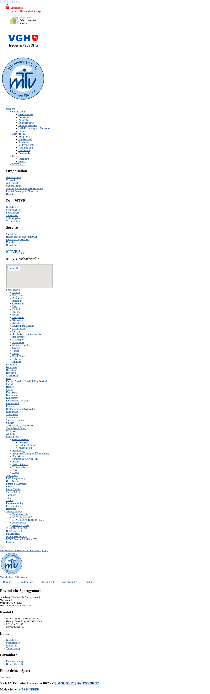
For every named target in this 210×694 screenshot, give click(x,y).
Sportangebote (13, 289)
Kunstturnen (18, 323)
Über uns (10, 109)
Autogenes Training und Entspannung (30, 453)
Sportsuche (23, 158)
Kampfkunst (18, 317)
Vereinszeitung (25, 147)
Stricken (16, 348)
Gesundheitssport (20, 439)
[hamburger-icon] (1, 104)
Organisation (18, 111)
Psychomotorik (25, 447)
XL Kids (16, 361)
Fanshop (10, 542)
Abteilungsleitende (27, 125)
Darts (15, 306)
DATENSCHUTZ (88, 683)
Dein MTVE (18, 133)
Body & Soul (18, 456)
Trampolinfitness (20, 467)
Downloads (24, 153)
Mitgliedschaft (25, 139)
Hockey (16, 312)
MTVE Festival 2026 (22, 517)
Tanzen (15, 350)
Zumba (15, 472)
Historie (22, 131)
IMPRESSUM (65, 683)
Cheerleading (18, 303)
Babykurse (17, 295)
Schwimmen (18, 342)
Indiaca (15, 314)
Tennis (15, 353)
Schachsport (18, 339)
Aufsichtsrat (24, 120)
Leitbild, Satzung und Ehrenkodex (35, 128)
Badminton (17, 298)
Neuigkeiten (24, 136)
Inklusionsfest (19, 522)
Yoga (14, 470)
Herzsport (23, 442)
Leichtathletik (19, 328)
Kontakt (22, 161)
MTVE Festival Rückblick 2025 (28, 520)
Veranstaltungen (14, 511)
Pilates (15, 461)
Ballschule (17, 300)
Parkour (16, 331)
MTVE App (18, 164)
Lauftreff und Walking (23, 325)
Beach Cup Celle (20, 525)
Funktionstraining (27, 445)
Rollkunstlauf (18, 337)
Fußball (16, 309)
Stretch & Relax (20, 464)
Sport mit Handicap (21, 345)
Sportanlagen (24, 142)
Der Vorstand (24, 117)
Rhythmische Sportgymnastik (26, 334)
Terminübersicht (20, 514)
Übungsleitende (26, 122)
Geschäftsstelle (25, 114)
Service (16, 156)
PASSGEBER (30, 689)
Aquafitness (18, 450)
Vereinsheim (24, 150)
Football (16, 292)
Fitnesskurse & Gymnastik (25, 459)
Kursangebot (12, 436)
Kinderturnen (18, 320)
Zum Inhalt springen (10, 1)
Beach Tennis (19, 356)
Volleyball (17, 359)
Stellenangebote (26, 145)
